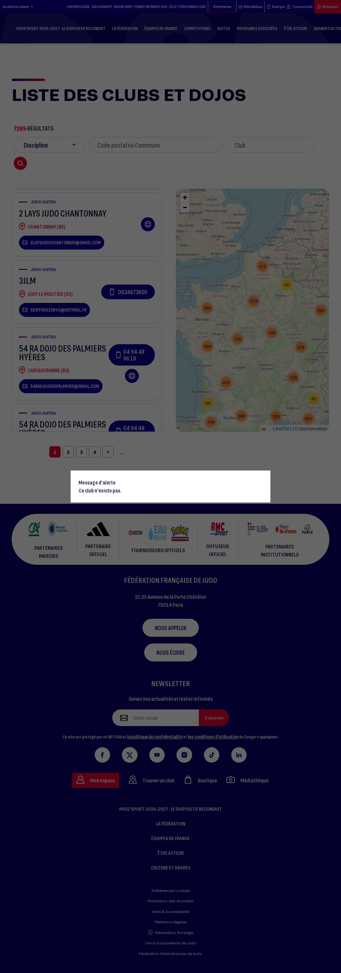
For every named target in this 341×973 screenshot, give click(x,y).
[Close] (262, 479)
